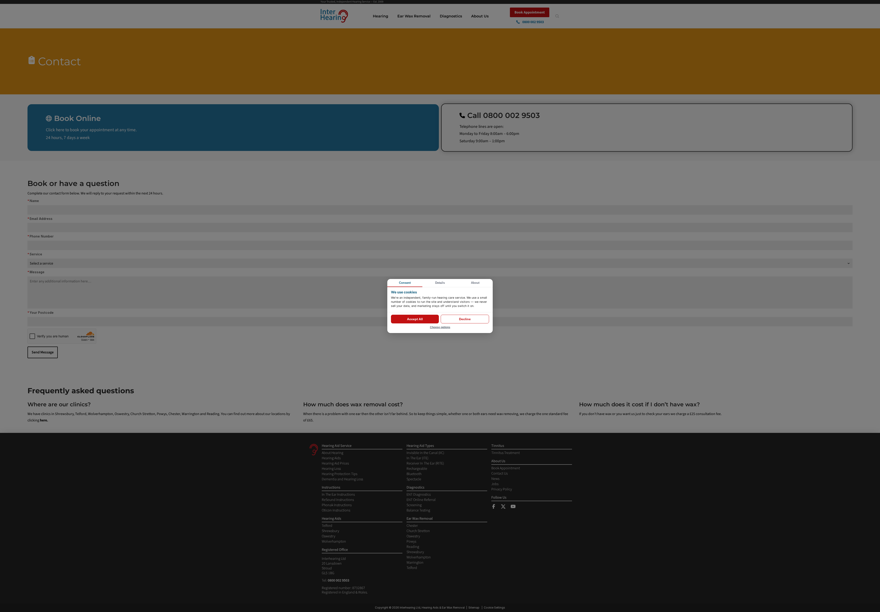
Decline (465, 319)
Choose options (440, 327)
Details (440, 282)
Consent (405, 282)
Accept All (415, 319)
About (475, 282)
